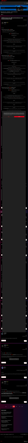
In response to (7, 347)
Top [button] (1, 441)
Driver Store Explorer (6, 40)
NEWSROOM (6, 434)
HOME (4, 434)
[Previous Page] (6, 406)
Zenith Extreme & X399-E (4, 422)
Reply (25, 377)
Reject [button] (9, 116)
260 (16, 406)
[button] (2, 340)
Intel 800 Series (3, 426)
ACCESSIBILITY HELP (11, 434)
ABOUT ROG (2, 434)
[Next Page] (22, 406)
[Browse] (1, 3)
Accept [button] (19, 116)
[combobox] (14, 8)
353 (19, 406)
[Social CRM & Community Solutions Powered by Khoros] (25, 441)
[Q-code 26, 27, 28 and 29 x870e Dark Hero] (26, 212)
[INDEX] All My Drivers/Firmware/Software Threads (14, 358)
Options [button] (2, 14)
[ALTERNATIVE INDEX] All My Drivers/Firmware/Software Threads (14, 359)
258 (11, 406)
